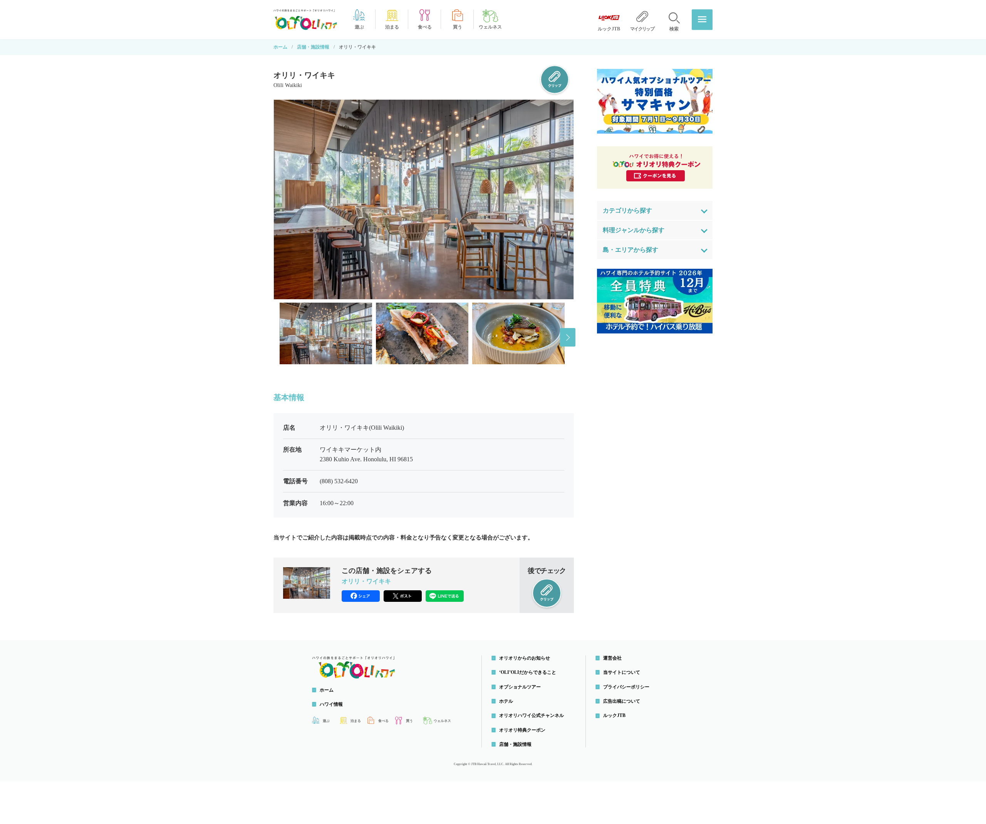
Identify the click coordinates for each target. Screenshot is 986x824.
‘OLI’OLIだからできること (527, 672)
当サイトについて (621, 672)
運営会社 (612, 658)
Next (567, 337)
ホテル (506, 701)
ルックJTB (614, 715)
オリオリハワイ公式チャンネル (531, 715)
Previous (279, 337)
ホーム (280, 47)
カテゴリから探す (627, 210)
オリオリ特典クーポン (522, 730)
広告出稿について (621, 701)
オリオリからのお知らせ (524, 658)
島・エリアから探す (630, 249)
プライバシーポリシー (626, 687)
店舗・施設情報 (313, 47)
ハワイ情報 (331, 704)
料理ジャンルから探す (633, 230)
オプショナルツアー (520, 687)
